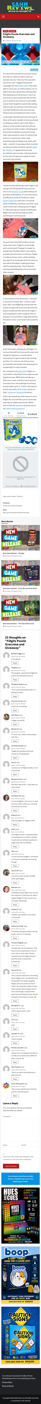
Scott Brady (8, 40)
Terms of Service (8, 1386)
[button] (3, 16)
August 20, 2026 (17, 591)
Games (6, 31)
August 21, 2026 (17, 556)
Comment (7, 1116)
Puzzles (13, 496)
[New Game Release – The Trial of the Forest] (20, 608)
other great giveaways (15, 408)
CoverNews (15, 1401)
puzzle (8, 496)
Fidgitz (34, 147)
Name (5, 1145)
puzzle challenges (10, 200)
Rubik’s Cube (18, 191)
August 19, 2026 (17, 626)
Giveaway (12, 31)
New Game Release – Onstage (13, 553)
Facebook (20, 392)
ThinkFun (9, 150)
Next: (16, 511)
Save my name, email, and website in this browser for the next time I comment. (18, 1158)
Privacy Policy (7, 1382)
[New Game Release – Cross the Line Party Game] (20, 573)
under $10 (22, 371)
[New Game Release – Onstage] (20, 538)
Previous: (12, 504)
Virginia (14, 668)
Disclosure (34, 70)
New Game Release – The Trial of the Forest (18, 623)
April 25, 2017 (18, 40)
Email (24, 1145)
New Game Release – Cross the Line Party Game (20, 588)
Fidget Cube (23, 86)
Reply (15, 663)
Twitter (10, 392)
